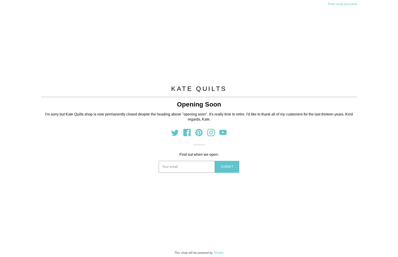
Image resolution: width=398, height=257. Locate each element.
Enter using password (342, 4)
